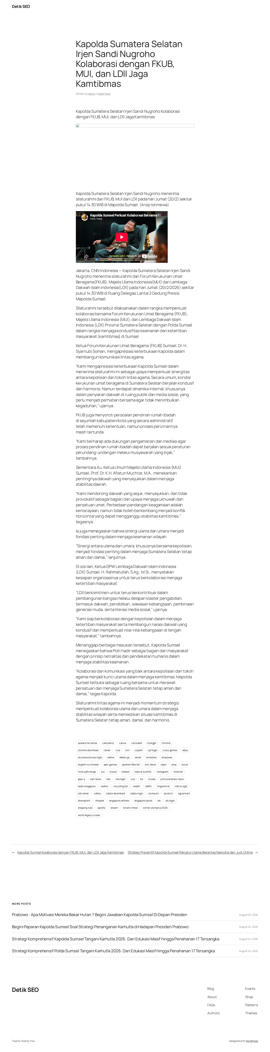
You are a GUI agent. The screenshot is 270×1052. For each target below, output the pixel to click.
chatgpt (151, 743)
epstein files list (131, 764)
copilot (139, 750)
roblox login (136, 793)
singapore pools (143, 800)
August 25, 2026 (248, 914)
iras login (121, 779)
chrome (165, 743)
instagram (162, 771)
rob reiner (83, 793)
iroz (133, 779)
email (138, 757)
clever (107, 750)
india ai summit (143, 771)
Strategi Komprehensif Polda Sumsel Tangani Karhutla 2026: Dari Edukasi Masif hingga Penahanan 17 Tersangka (113, 951)
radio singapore (87, 786)
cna (118, 750)
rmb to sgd (181, 786)
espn (163, 764)
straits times (130, 807)
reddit (136, 786)
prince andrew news (172, 779)
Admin (91, 93)
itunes (151, 779)
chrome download (88, 750)
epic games (110, 764)
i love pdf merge (87, 771)
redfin (148, 786)
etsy (174, 764)
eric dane (150, 764)
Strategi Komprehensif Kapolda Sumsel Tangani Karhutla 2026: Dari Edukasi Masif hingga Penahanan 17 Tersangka (115, 939)
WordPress (252, 1041)
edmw (110, 757)
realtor (104, 786)
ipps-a (81, 779)
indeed (125, 771)
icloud (112, 771)
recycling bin (121, 786)
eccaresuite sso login (90, 757)
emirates (151, 757)
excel (185, 764)
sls (159, 800)
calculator (108, 743)
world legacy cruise (89, 815)
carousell (136, 743)
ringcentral (163, 786)
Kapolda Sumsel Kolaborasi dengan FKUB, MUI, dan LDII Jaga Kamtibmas (70, 852)
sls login (169, 800)
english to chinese (88, 764)
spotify (101, 807)
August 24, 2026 (248, 939)
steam (114, 807)
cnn (127, 750)
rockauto (153, 793)
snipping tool (85, 807)
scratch (168, 793)
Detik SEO (21, 6)
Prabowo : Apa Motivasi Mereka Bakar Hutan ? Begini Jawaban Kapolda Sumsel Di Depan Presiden (99, 914)
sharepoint (84, 800)
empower (167, 757)
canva (122, 743)
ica (103, 771)
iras (108, 779)
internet (178, 771)
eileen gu (125, 757)
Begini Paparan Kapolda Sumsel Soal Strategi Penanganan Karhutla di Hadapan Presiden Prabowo (100, 927)
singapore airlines (119, 800)
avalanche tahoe (87, 743)
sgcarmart (184, 793)
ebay (185, 750)
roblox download (115, 793)
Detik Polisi (104, 93)
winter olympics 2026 (155, 807)
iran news (95, 779)
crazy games (170, 750)
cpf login (152, 750)
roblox (97, 793)
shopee (99, 800)
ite (141, 779)
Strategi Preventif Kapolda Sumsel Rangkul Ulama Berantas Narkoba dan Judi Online (190, 852)
